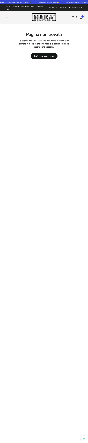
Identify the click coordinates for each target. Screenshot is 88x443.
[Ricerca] (73, 17)
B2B (8, 9)
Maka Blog (39, 6)
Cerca (8, 6)
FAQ (32, 6)
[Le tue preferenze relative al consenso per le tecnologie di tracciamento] (84, 439)
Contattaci (15, 6)
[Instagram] (53, 7)
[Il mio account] (77, 17)
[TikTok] (56, 7)
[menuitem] (8, 6)
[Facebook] (50, 7)
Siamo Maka (25, 6)
